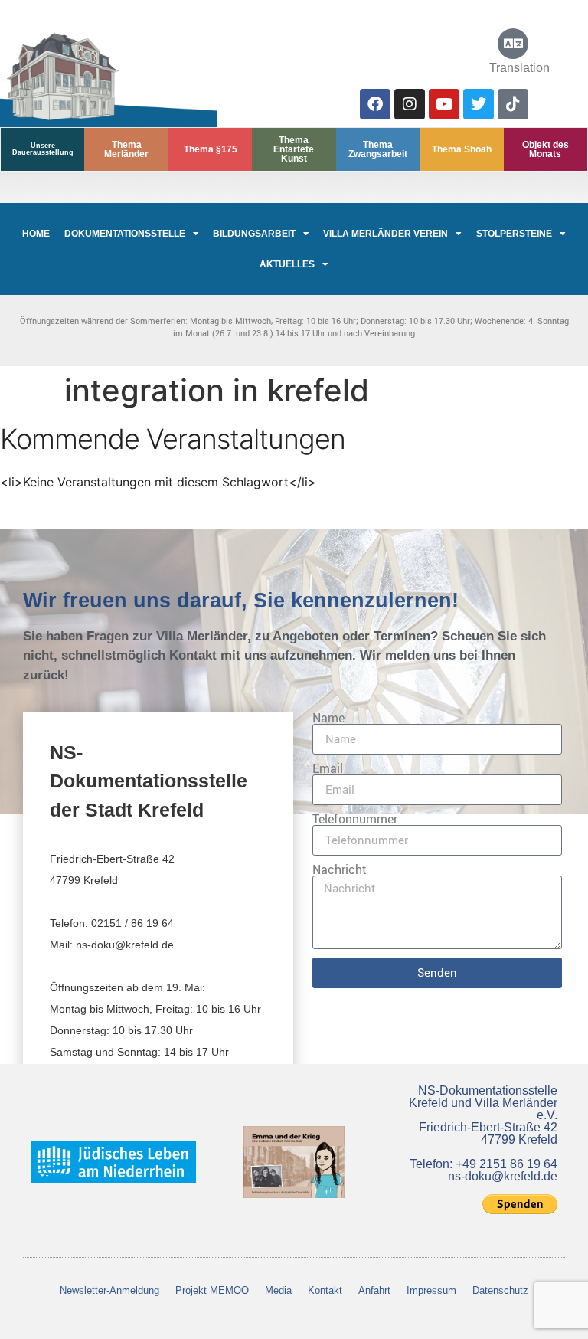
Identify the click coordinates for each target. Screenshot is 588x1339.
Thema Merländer (126, 149)
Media (278, 1290)
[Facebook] (375, 104)
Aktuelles (287, 264)
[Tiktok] (513, 104)
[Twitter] (478, 104)
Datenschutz (500, 1290)
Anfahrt (374, 1290)
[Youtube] (444, 104)
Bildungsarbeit (254, 233)
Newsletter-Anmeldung (109, 1290)
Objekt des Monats (545, 149)
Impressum (431, 1290)
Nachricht (339, 869)
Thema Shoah (462, 149)
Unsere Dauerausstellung (43, 149)
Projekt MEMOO (212, 1290)
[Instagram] (409, 104)
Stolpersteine (514, 233)
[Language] (513, 43)
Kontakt (325, 1290)
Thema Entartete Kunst (293, 149)
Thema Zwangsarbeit (377, 149)
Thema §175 (210, 149)
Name (328, 718)
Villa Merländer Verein (385, 233)
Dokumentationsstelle (124, 233)
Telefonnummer (354, 819)
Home (36, 233)
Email (327, 768)
